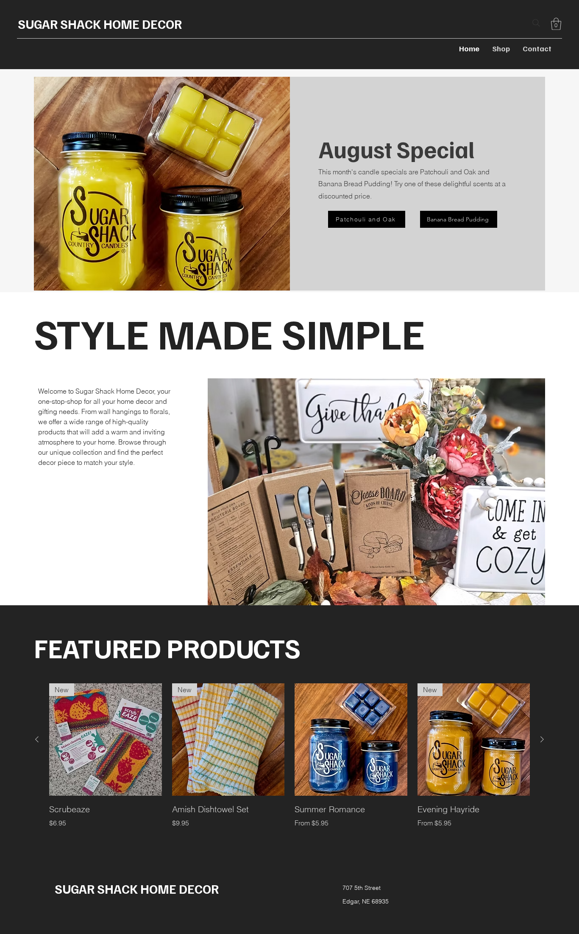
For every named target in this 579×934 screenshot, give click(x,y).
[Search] (536, 23)
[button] (556, 24)
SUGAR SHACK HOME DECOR (100, 24)
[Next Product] (542, 739)
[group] (289, 762)
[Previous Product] (37, 739)
